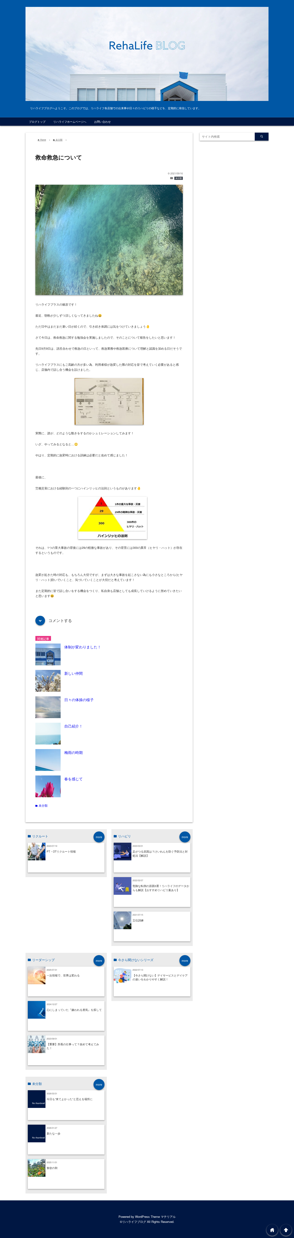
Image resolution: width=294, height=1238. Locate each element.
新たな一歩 (53, 1133)
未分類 (178, 178)
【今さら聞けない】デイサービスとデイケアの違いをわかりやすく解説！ (160, 977)
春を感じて (73, 778)
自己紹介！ (73, 725)
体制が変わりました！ (82, 646)
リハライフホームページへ (69, 121)
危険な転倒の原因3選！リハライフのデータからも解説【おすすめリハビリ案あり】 (161, 888)
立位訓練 (138, 920)
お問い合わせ (102, 121)
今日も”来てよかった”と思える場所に (70, 1099)
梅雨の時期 (73, 752)
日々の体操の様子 (79, 699)
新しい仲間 (73, 673)
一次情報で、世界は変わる (63, 975)
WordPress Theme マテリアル (155, 1216)
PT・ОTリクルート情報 (61, 851)
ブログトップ (37, 121)
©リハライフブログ (133, 1221)
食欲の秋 (52, 1168)
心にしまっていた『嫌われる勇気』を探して (74, 1010)
